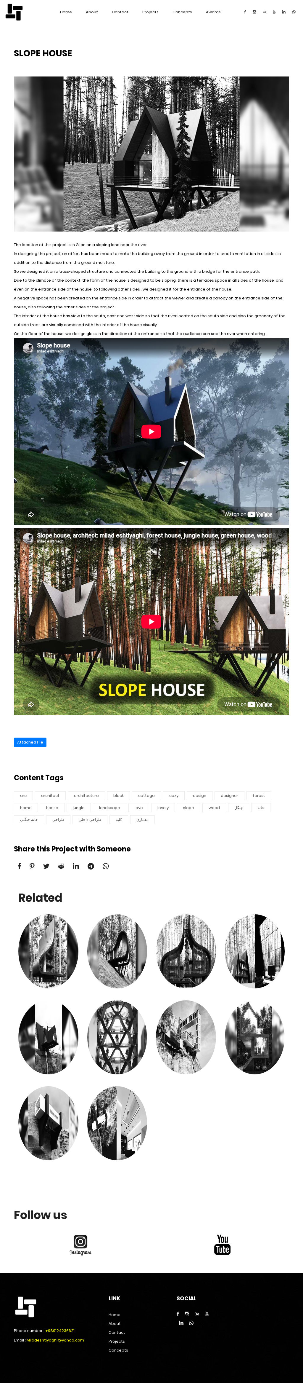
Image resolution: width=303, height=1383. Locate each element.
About (92, 12)
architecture (86, 795)
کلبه (119, 819)
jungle (79, 808)
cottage (146, 795)
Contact (120, 12)
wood (214, 808)
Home (66, 12)
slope (188, 808)
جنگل (238, 808)
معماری (142, 819)
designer (229, 795)
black (118, 795)
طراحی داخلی (90, 819)
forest (259, 795)
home (26, 808)
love (139, 808)
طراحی (58, 819)
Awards (213, 12)
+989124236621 (60, 1330)
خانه (260, 808)
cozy (173, 795)
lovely (163, 808)
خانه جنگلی (29, 819)
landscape (109, 808)
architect (50, 795)
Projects (150, 12)
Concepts (182, 12)
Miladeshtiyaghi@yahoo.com (55, 1340)
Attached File (30, 742)
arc (23, 795)
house (52, 808)
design (199, 795)
